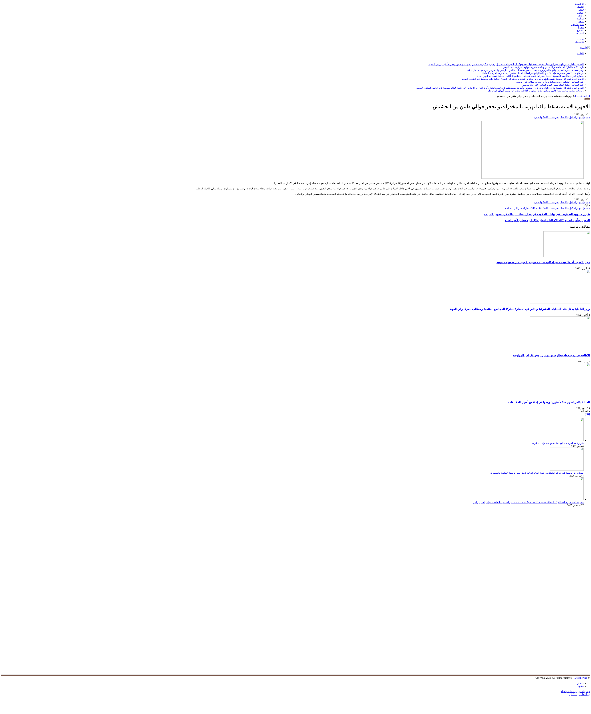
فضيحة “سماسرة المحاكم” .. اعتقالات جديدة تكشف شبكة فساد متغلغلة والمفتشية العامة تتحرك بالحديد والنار (528, 502)
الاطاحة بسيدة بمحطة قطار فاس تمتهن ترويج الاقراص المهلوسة (551, 355)
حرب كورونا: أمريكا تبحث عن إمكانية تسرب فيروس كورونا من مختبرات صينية (543, 262)
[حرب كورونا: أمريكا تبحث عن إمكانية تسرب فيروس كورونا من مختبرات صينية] (566, 256)
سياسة (580, 18)
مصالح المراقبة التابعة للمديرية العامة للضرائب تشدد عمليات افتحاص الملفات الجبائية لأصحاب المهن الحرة (530, 76)
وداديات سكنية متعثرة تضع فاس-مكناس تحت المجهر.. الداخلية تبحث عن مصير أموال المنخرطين (535, 90)
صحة (581, 21)
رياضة (580, 15)
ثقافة (581, 9)
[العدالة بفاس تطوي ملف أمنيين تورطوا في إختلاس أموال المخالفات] (560, 396)
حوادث (580, 12)
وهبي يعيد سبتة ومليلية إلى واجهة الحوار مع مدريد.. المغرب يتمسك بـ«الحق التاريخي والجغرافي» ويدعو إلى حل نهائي (525, 70)
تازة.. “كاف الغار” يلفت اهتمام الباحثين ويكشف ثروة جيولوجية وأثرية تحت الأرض (543, 67)
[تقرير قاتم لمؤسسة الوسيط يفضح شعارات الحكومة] (567, 440)
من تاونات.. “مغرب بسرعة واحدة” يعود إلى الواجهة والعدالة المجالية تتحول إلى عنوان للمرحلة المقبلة (533, 73)
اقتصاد (580, 7)
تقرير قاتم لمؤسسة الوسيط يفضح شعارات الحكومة (558, 443)
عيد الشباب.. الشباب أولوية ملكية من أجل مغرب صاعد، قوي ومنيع (550, 82)
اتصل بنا (580, 33)
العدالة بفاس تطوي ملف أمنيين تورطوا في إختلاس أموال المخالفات (549, 402)
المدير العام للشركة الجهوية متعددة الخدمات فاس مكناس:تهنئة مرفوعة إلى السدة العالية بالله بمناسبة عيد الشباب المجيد (523, 79)
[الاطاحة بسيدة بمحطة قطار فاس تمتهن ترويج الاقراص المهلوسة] (560, 349)
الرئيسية (579, 4)
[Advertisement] (564, 536)
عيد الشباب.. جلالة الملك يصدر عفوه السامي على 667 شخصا (553, 84)
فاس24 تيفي (577, 24)
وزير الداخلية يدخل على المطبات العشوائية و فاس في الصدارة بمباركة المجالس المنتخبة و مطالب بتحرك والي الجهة (520, 308)
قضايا (581, 27)
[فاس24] (585, 47)
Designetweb (581, 677)
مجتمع (580, 30)
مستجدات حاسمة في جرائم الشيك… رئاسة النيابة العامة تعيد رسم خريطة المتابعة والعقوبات (537, 472)
